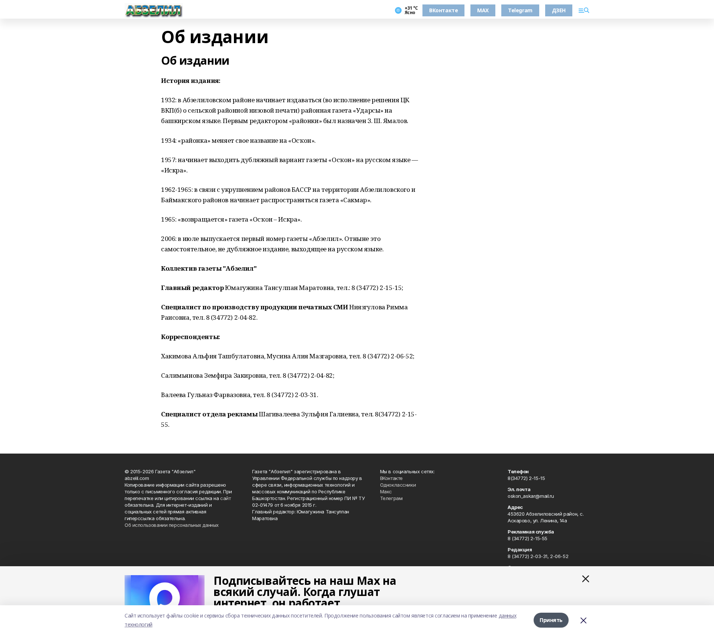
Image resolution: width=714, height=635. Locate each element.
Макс (386, 491)
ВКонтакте (443, 10)
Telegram (520, 10)
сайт (225, 498)
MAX (483, 10)
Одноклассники (398, 485)
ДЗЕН (559, 10)
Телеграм (391, 498)
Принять (551, 619)
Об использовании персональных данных (172, 525)
